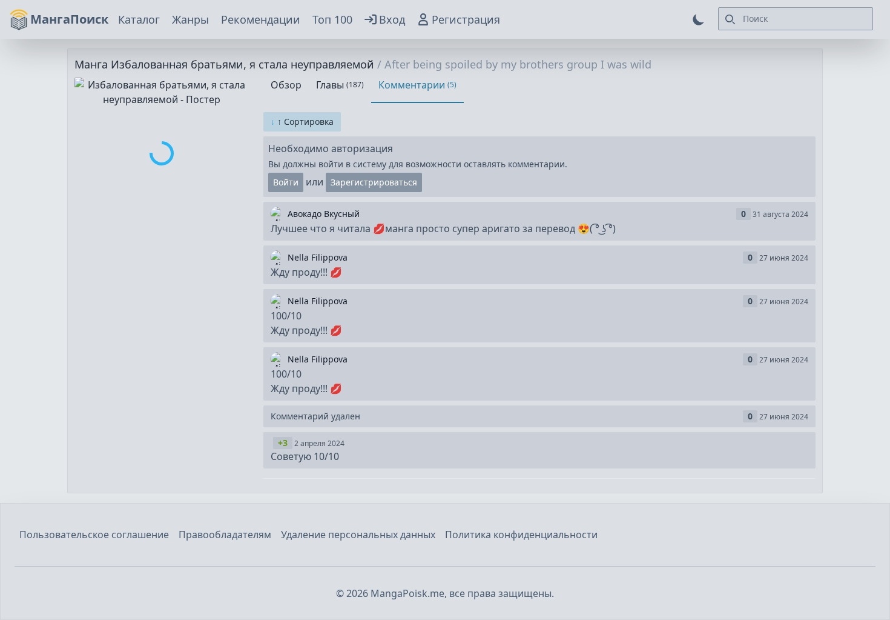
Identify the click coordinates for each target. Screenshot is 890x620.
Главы (340, 85)
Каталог (139, 19)
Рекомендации (260, 19)
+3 (283, 442)
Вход (392, 19)
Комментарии (417, 85)
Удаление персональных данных (358, 534)
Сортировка (302, 121)
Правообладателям (225, 534)
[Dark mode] (699, 19)
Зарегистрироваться (374, 182)
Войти (285, 182)
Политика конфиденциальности (521, 534)
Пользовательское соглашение (94, 534)
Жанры (190, 19)
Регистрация (466, 19)
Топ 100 (332, 19)
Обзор (286, 85)
